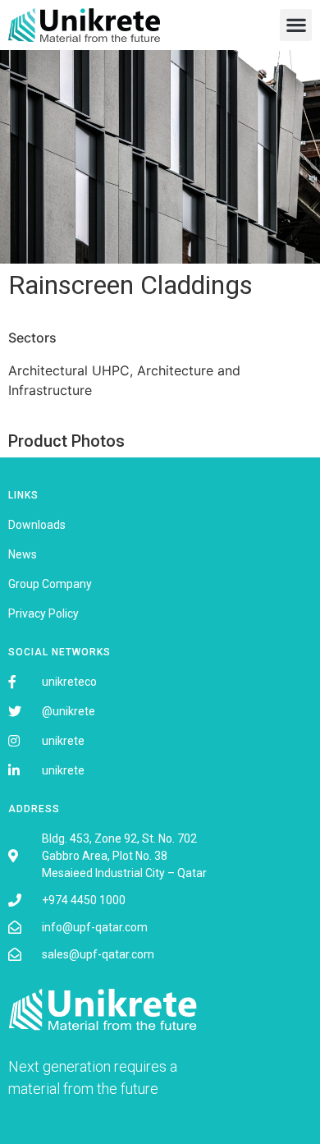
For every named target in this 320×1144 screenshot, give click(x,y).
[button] (296, 25)
